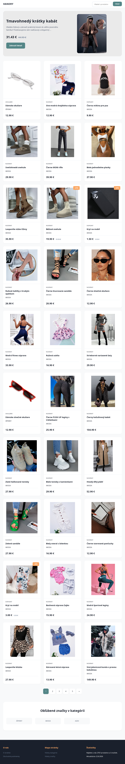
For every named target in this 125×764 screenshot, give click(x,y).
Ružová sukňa (52, 355)
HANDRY (8, 3)
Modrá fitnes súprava (15, 355)
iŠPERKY (8, 109)
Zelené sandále (12, 543)
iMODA (48, 109)
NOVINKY (49, 102)
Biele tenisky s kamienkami (59, 481)
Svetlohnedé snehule (15, 167)
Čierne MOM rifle (54, 167)
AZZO (77, 721)
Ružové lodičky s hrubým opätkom (17, 292)
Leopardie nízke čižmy (16, 229)
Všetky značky (50, 756)
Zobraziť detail (15, 45)
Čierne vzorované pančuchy (100, 543)
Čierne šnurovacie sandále (59, 291)
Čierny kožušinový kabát (98, 417)
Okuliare (8, 102)
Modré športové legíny (98, 605)
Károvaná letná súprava (57, 667)
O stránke (6, 753)
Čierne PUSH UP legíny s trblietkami (57, 418)
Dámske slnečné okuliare (17, 417)
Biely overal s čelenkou (57, 543)
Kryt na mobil (93, 229)
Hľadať (117, 4)
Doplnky (90, 102)
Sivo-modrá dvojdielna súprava (61, 105)
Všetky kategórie (51, 753)
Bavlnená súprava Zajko (57, 605)
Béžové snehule (53, 229)
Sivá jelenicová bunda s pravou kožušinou (101, 668)
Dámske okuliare (13, 105)
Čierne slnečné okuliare (98, 291)
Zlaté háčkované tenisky (17, 481)
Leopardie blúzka (13, 667)
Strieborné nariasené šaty (99, 355)
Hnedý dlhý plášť (95, 481)
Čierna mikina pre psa (97, 105)
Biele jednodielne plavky (98, 167)
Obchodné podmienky (11, 756)
